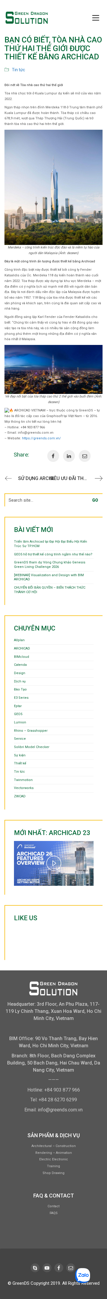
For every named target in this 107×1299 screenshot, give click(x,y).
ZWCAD (20, 796)
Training (53, 1166)
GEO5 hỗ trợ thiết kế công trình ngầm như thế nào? (53, 554)
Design (19, 673)
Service (20, 739)
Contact (53, 1206)
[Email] (70, 1267)
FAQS (54, 1213)
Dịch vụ (20, 681)
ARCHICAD (22, 648)
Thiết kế (20, 763)
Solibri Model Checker (31, 747)
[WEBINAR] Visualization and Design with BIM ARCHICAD (49, 577)
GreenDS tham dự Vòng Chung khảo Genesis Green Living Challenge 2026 (49, 564)
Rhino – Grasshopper (31, 731)
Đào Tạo (20, 689)
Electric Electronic (53, 1159)
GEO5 (18, 714)
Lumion (20, 722)
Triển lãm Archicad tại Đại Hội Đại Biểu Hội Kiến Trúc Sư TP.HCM (50, 544)
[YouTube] (47, 1267)
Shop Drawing (53, 1173)
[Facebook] (58, 1267)
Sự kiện (20, 755)
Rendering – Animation (53, 1153)
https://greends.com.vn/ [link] (41, 438)
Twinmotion (23, 780)
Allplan (19, 640)
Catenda (20, 665)
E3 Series (21, 698)
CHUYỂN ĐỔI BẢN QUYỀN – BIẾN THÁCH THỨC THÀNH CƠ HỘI (49, 590)
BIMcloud (21, 657)
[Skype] (35, 1267)
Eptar (18, 706)
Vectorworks (24, 788)
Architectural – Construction (54, 1146)
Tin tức (18, 69)
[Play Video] (53, 863)
